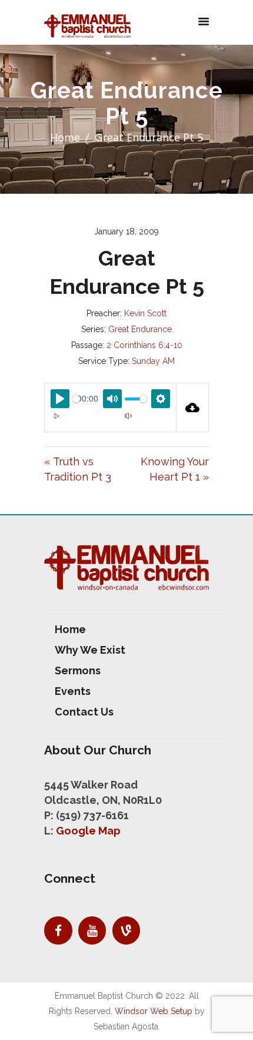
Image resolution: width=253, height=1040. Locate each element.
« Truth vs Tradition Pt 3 (77, 469)
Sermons (78, 670)
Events (73, 691)
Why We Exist (90, 650)
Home (65, 137)
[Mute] (128, 416)
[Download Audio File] (193, 407)
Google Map (88, 830)
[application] (110, 423)
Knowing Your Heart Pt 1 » (175, 469)
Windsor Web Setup (153, 1011)
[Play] (56, 416)
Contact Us (84, 712)
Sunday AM (153, 361)
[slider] (76, 399)
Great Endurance (140, 329)
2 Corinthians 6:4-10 (144, 345)
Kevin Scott (145, 313)
